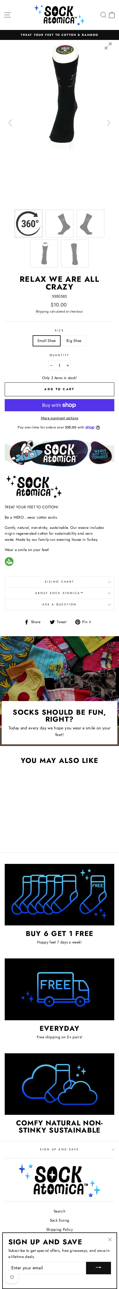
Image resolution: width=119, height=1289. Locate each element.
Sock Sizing (59, 1220)
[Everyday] (59, 989)
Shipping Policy (59, 1229)
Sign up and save (59, 1149)
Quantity (59, 355)
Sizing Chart (59, 582)
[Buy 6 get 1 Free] (59, 895)
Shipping (42, 311)
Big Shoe (74, 340)
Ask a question (59, 604)
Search (59, 1211)
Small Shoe (46, 340)
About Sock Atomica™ (59, 593)
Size (59, 330)
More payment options (59, 418)
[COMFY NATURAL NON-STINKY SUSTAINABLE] (59, 1084)
